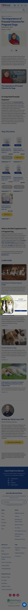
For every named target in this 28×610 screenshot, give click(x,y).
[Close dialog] (26, 295)
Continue (21, 310)
